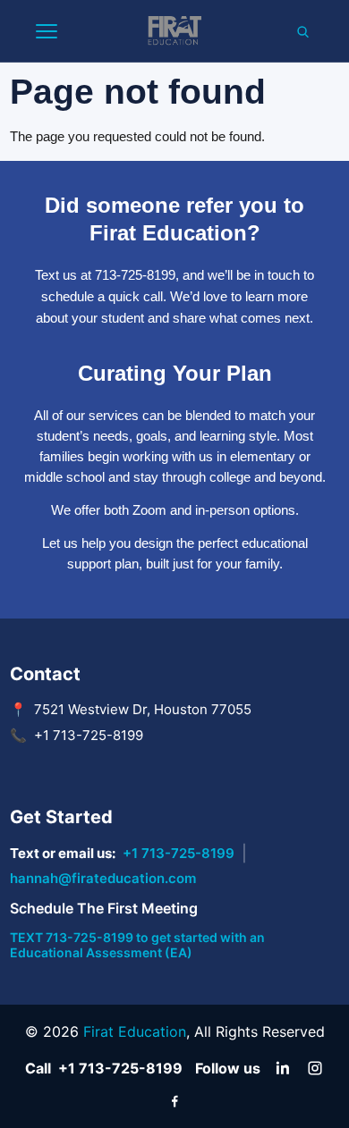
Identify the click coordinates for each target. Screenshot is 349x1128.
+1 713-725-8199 (178, 853)
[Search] (302, 31)
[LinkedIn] (283, 1068)
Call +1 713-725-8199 (104, 1068)
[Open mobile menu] (46, 31)
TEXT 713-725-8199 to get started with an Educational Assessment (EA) (137, 945)
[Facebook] (174, 1100)
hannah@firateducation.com (103, 878)
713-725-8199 (135, 274)
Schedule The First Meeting (104, 908)
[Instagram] (315, 1068)
